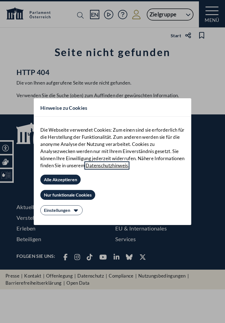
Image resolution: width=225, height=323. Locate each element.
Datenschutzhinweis (107, 165)
